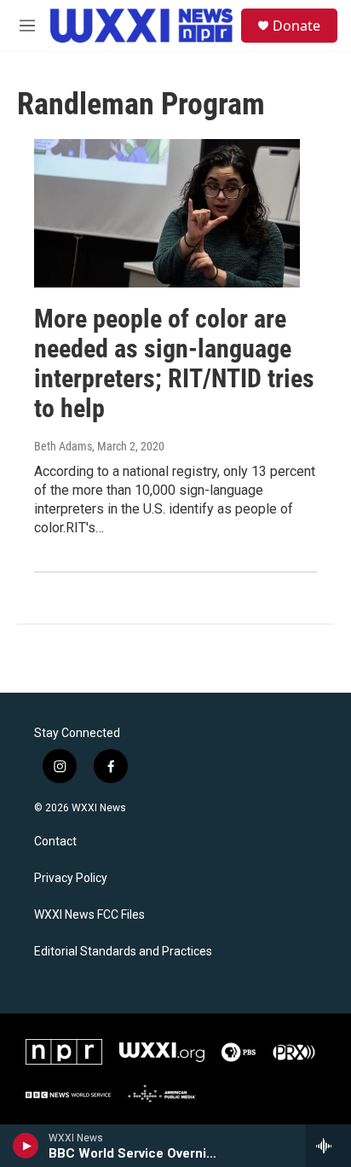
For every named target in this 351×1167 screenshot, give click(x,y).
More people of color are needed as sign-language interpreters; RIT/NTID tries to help (174, 363)
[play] (26, 1145)
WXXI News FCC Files (89, 915)
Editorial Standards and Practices (123, 951)
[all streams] (328, 1145)
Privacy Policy (70, 878)
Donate (296, 25)
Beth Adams (63, 446)
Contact (55, 841)
